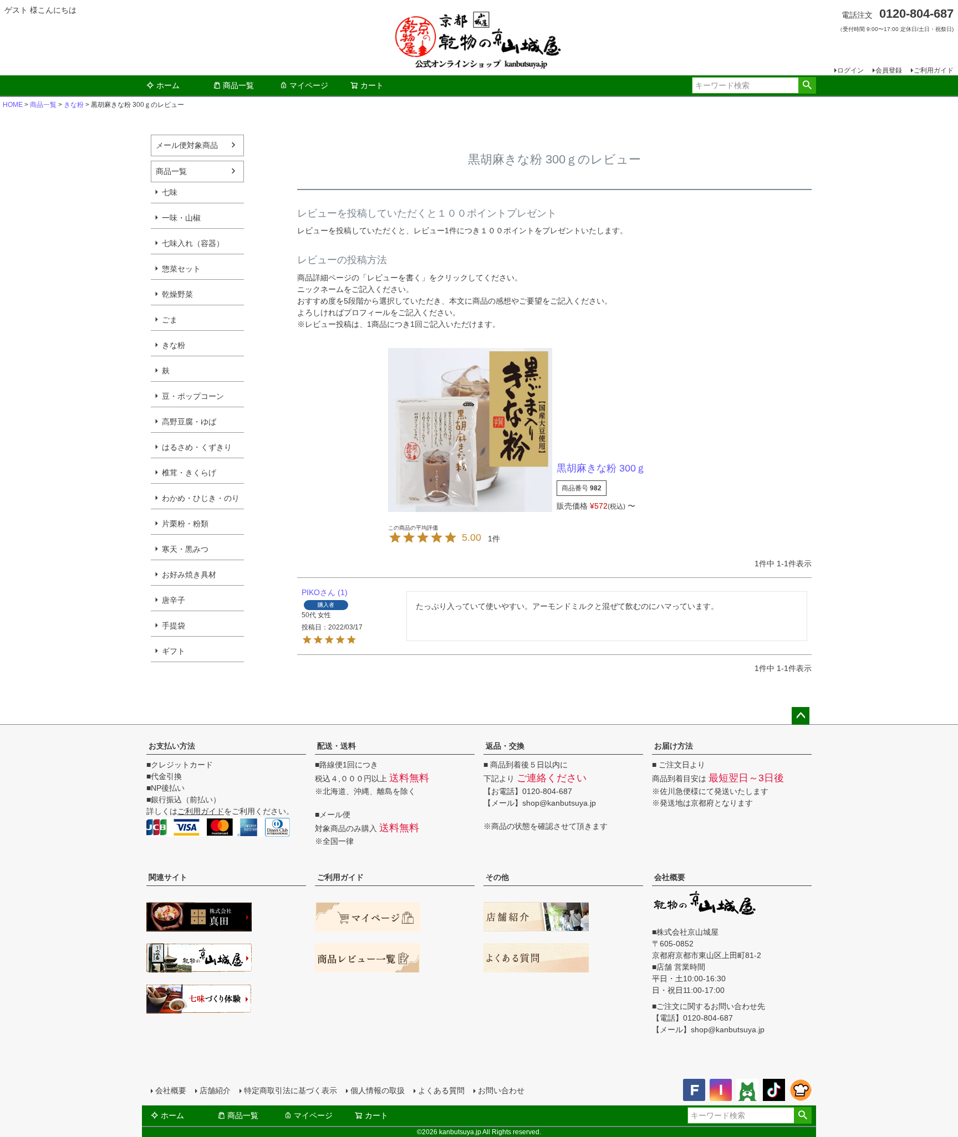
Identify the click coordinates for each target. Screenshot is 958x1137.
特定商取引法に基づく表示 (290, 1090)
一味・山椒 (181, 217)
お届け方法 (673, 745)
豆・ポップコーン (193, 396)
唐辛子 (173, 600)
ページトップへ (800, 716)
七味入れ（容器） (193, 243)
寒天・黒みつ (185, 549)
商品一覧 (238, 85)
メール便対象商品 (187, 145)
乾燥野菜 (177, 294)
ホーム (168, 85)
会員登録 (888, 70)
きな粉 (74, 105)
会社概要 (669, 877)
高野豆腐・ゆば (189, 421)
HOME (13, 105)
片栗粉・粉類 (185, 523)
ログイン (850, 70)
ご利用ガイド (934, 70)
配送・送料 (336, 745)
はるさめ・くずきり (197, 447)
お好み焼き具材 (189, 574)
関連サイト (168, 877)
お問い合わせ (501, 1090)
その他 (497, 877)
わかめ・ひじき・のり (201, 498)
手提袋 (173, 625)
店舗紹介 (215, 1090)
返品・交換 (505, 745)
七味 (169, 192)
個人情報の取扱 (377, 1090)
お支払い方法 (172, 745)
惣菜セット (181, 268)
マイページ (308, 85)
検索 (807, 85)
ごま (169, 319)
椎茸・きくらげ (189, 472)
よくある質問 (441, 1090)
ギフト (173, 651)
